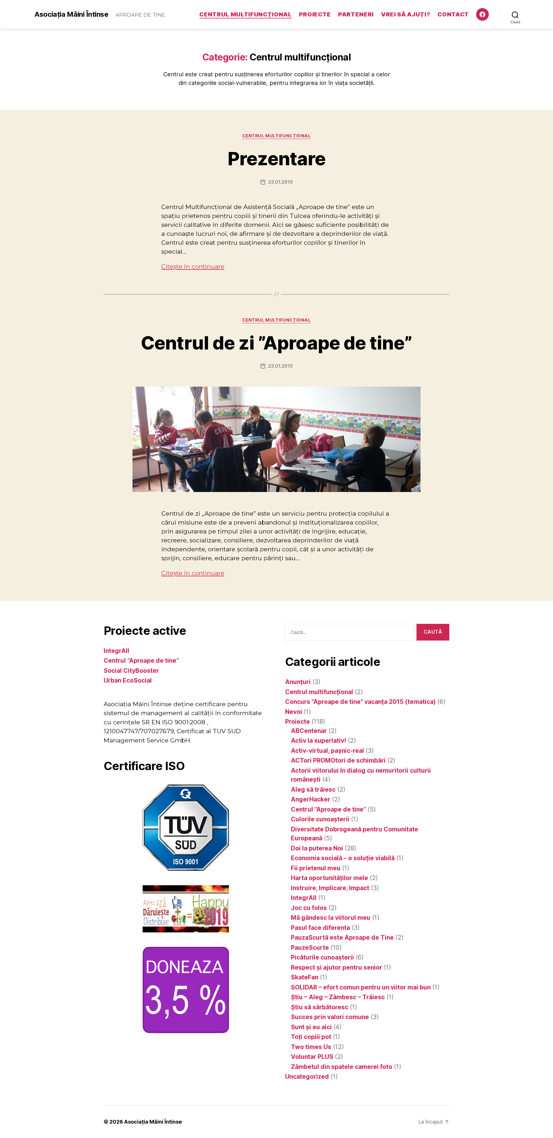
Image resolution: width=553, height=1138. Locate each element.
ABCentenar (309, 730)
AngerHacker (310, 799)
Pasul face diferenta (320, 927)
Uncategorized (307, 1076)
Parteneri (356, 14)
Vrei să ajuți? (405, 14)
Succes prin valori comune (330, 1017)
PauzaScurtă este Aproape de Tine (342, 937)
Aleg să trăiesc (313, 789)
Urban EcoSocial (128, 680)
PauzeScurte (310, 947)
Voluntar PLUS (312, 1056)
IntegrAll (116, 650)
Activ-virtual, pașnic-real (327, 750)
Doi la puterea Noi (317, 848)
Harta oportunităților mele (329, 877)
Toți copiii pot (311, 1036)
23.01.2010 (280, 182)
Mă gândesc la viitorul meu (330, 917)
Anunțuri (298, 681)
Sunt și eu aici (311, 1027)
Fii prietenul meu (315, 868)
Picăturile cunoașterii (322, 957)
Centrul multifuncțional (245, 14)
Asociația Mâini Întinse (72, 14)
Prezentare (276, 158)
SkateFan (304, 977)
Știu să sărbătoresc (319, 1007)
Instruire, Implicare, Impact (330, 888)
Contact (453, 14)
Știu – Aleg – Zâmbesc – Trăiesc (338, 997)
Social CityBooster (131, 670)
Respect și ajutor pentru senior (336, 967)
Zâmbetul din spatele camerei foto (341, 1066)
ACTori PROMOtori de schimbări (338, 760)
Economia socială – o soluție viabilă (343, 858)
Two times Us (311, 1046)
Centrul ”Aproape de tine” (141, 660)
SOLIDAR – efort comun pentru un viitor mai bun (361, 987)
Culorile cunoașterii (320, 819)
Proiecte (315, 14)
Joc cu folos (309, 907)
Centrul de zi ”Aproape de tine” (276, 343)
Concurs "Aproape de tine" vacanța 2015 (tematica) (360, 701)
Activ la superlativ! (318, 740)
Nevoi (293, 711)
